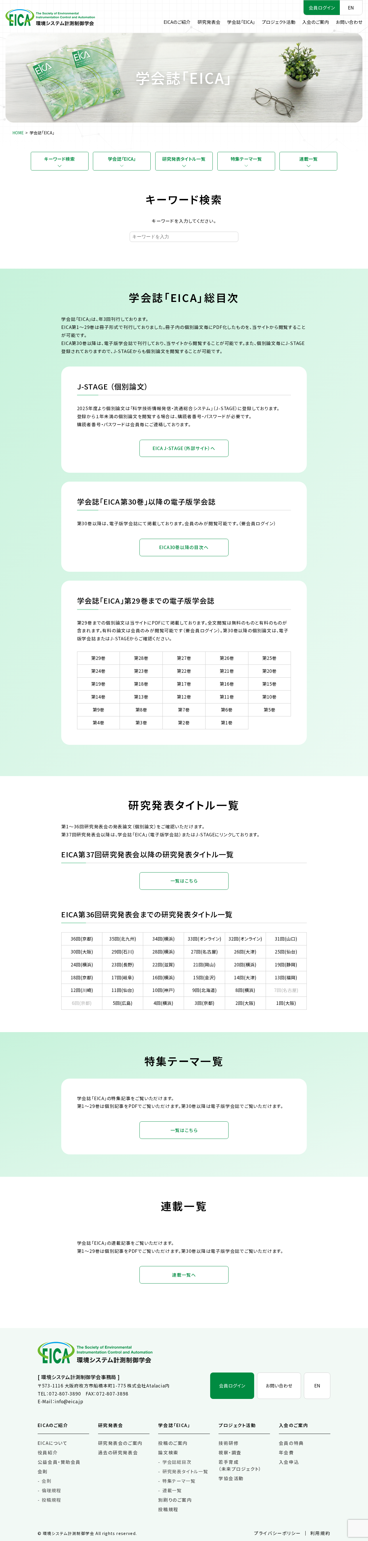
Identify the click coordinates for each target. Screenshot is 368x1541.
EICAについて (53, 1443)
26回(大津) (245, 951)
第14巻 (98, 696)
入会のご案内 (315, 22)
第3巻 (141, 722)
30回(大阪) (82, 951)
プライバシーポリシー (277, 1533)
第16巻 (227, 684)
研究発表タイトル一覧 (184, 159)
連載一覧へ (184, 1274)
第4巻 (98, 722)
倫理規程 (51, 1490)
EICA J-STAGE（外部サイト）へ (184, 448)
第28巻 (141, 658)
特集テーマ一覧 (246, 159)
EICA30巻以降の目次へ (183, 547)
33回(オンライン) (204, 938)
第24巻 (98, 671)
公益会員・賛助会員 (59, 1462)
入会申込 (289, 1462)
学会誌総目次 (176, 1462)
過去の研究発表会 (118, 1452)
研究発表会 (209, 22)
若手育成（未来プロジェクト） (240, 1465)
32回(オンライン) (245, 938)
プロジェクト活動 (279, 22)
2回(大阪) (245, 1003)
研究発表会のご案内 (120, 1443)
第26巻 (227, 658)
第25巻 (269, 658)
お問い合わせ (349, 22)
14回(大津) (245, 977)
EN (351, 7)
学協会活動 (231, 1478)
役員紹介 (48, 1452)
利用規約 (320, 1533)
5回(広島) (123, 1003)
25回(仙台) (286, 951)
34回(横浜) (163, 938)
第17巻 (184, 684)
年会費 (286, 1452)
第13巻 (141, 696)
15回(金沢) (204, 977)
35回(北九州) (122, 938)
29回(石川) (123, 951)
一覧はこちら (184, 880)
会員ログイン (322, 7)
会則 (43, 1471)
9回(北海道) (204, 990)
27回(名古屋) (204, 951)
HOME (18, 132)
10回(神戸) (163, 990)
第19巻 (98, 684)
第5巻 (269, 709)
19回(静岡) (286, 964)
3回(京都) (204, 1003)
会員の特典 (291, 1443)
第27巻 (184, 658)
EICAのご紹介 (177, 22)
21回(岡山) (204, 964)
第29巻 (98, 658)
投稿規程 (51, 1500)
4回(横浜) (163, 1003)
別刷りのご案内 (175, 1500)
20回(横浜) (245, 964)
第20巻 (269, 671)
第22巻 (184, 671)
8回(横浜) (245, 990)
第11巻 (227, 696)
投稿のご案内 (172, 1443)
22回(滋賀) (163, 964)
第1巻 (227, 722)
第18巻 (141, 684)
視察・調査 (229, 1452)
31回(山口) (286, 938)
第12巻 (184, 696)
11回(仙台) (123, 990)
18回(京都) (82, 977)
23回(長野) (123, 964)
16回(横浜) (163, 977)
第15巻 (269, 684)
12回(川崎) (82, 990)
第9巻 (98, 709)
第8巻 (141, 709)
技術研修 (228, 1443)
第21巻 (227, 671)
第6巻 (227, 709)
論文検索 (168, 1452)
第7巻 (184, 709)
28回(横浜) (163, 951)
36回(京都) (82, 938)
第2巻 (184, 722)
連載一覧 (308, 159)
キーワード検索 (59, 159)
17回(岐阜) (123, 977)
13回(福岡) (286, 977)
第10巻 (269, 696)
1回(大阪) (286, 1003)
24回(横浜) (82, 964)
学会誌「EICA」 (241, 22)
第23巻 (141, 671)
